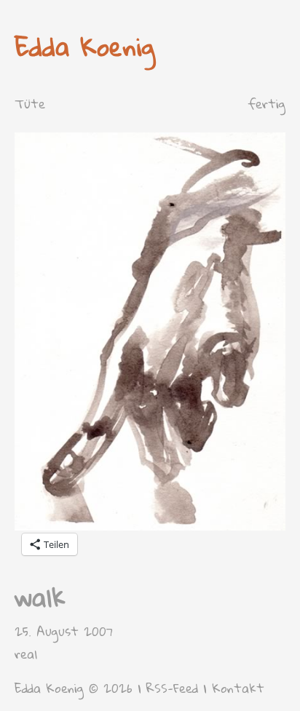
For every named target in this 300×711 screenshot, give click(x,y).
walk (40, 597)
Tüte (30, 103)
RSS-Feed (172, 688)
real (26, 654)
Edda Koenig (85, 46)
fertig (266, 103)
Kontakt (238, 688)
